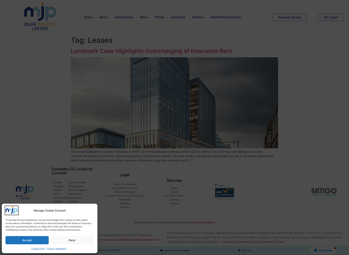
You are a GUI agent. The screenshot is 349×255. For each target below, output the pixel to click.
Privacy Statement (56, 248)
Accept (27, 240)
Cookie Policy (38, 248)
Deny (72, 240)
